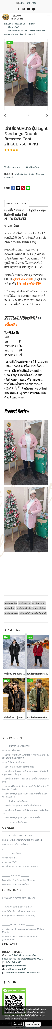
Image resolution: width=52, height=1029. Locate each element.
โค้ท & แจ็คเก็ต (20, 174)
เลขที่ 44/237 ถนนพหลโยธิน (22, 955)
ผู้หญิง (32, 174)
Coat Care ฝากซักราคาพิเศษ (15, 844)
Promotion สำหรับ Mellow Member (18, 880)
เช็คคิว (10, 324)
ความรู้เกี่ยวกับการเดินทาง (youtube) (18, 915)
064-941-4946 (28, 3)
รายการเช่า (8, 177)
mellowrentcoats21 (16, 969)
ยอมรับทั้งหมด (33, 1024)
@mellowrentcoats (23, 279)
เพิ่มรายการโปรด (13, 167)
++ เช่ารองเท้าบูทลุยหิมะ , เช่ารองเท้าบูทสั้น (21, 817)
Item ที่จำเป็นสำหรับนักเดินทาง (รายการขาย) (22, 839)
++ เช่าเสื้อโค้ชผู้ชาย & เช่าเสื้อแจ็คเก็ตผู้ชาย (21, 805)
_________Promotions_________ (15, 875)
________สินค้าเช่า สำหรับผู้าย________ (18, 801)
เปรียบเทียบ (33, 167)
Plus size (40, 174)
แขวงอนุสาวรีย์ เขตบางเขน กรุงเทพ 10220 (22, 958)
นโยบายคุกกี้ (23, 1018)
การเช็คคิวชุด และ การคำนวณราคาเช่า (20, 866)
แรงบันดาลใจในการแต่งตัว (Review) (18, 897)
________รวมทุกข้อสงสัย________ (15, 853)
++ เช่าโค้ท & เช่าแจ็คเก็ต (13, 762)
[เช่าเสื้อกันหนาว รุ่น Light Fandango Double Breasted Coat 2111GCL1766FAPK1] (26, 74)
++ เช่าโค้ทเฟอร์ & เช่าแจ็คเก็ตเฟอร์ (18, 766)
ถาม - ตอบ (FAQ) (9, 862)
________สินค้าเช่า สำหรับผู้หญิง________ (19, 745)
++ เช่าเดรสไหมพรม (11, 750)
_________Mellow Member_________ (18, 924)
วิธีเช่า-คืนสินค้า (9, 857)
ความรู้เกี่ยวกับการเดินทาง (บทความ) (18, 911)
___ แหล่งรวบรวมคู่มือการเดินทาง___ (18, 906)
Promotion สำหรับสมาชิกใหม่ (15, 884)
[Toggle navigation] (48, 17)
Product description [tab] (16, 203)
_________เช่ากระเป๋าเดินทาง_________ (18, 822)
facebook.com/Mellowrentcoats (23, 972)
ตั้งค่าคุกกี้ (17, 1024)
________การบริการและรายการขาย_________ (21, 835)
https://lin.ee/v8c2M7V (29, 283)
